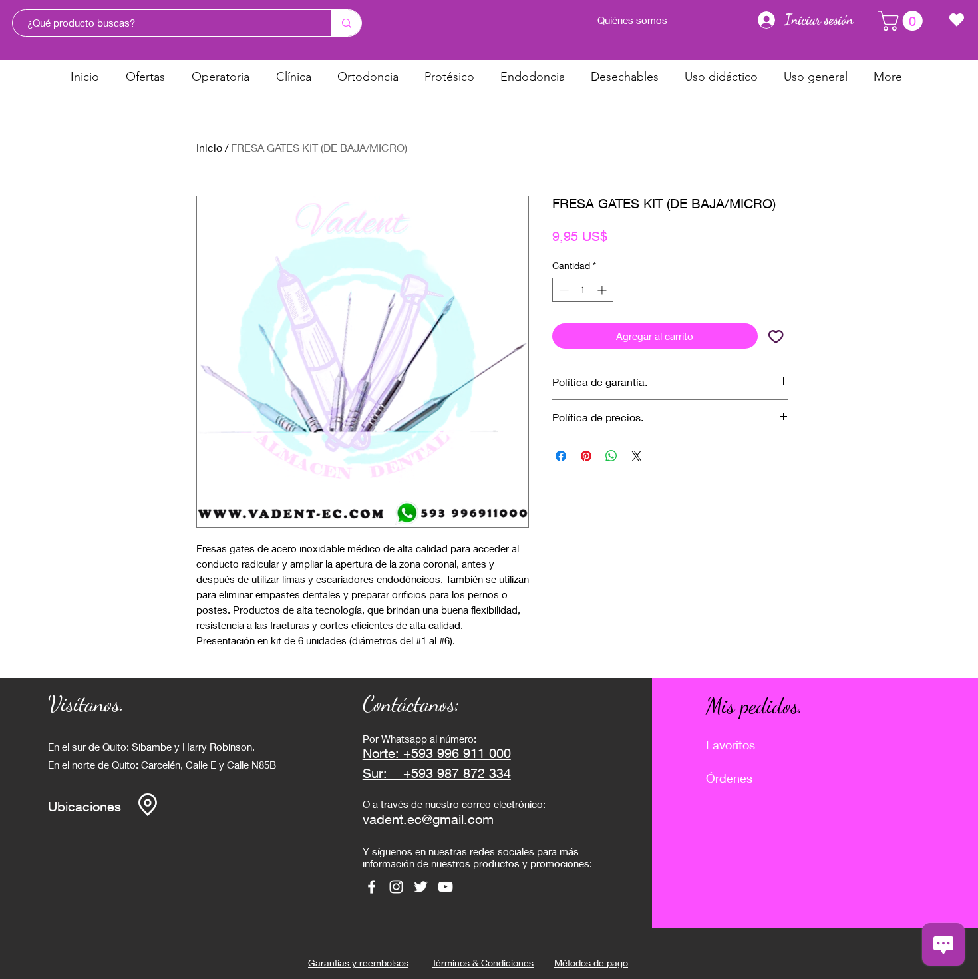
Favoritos (730, 744)
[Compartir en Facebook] (561, 456)
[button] (902, 21)
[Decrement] (562, 289)
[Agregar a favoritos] (776, 336)
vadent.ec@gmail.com (428, 819)
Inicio (209, 147)
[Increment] (603, 289)
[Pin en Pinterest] (586, 456)
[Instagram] (396, 887)
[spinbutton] (583, 289)
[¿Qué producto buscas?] (346, 23)
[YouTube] (445, 887)
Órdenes (729, 778)
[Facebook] (372, 887)
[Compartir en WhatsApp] (611, 456)
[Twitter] (421, 887)
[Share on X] (637, 456)
